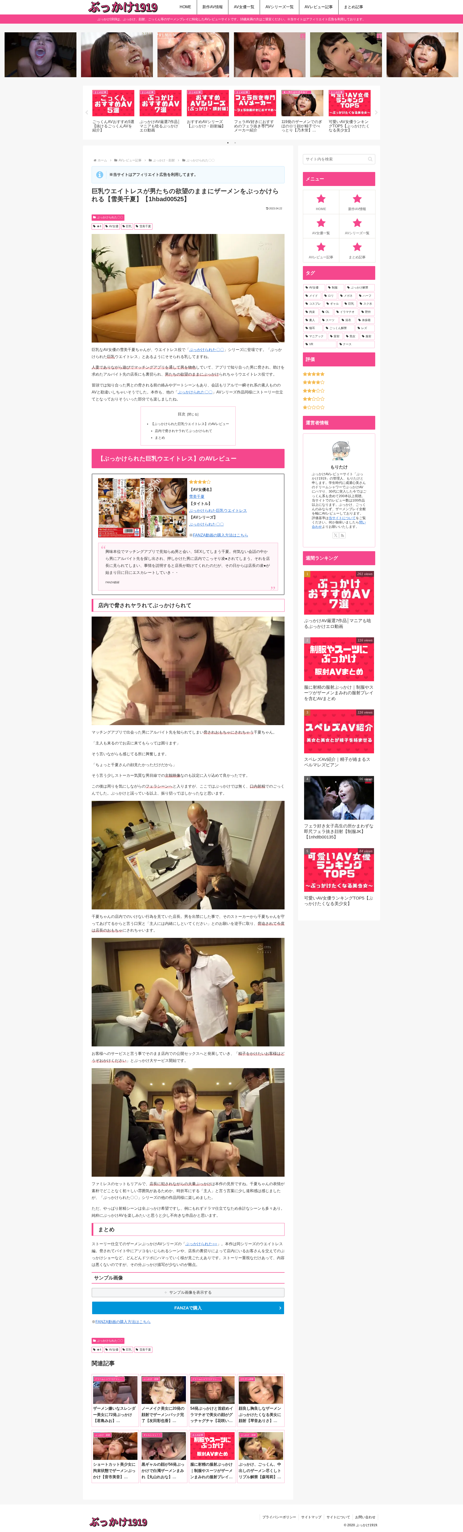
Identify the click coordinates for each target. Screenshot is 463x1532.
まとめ (160, 438)
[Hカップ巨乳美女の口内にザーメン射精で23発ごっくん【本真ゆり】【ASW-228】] (40, 54)
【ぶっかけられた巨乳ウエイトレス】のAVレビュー (190, 424)
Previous (86, 112)
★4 (99, 226)
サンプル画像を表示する (190, 1292)
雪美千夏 (145, 226)
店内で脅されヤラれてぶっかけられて (183, 431)
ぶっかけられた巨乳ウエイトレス (218, 510)
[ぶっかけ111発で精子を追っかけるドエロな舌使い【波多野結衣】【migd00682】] (270, 54)
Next (376, 112)
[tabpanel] (113, 112)
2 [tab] (235, 142)
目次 (181, 414)
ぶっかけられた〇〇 (110, 217)
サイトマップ (311, 1517)
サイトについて (338, 1517)
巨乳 (129, 226)
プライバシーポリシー (279, 1517)
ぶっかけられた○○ (201, 1244)
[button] (370, 159)
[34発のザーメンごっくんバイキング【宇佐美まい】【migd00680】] (346, 54)
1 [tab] (227, 142)
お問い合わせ (365, 1517)
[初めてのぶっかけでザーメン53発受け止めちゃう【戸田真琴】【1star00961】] (117, 54)
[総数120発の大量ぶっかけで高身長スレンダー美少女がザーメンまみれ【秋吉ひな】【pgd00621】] (193, 54)
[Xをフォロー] (336, 535)
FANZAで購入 (188, 1307)
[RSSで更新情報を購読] (342, 535)
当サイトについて (342, 518)
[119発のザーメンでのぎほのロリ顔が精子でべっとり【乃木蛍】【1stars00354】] (422, 54)
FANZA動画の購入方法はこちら (220, 535)
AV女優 (113, 226)
